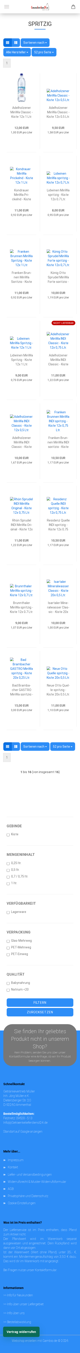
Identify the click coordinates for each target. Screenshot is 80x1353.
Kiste (14, 834)
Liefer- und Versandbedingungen (30, 1174)
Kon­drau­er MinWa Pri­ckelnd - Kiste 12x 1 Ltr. (21, 194)
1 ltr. (14, 883)
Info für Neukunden (20, 1295)
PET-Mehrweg (21, 947)
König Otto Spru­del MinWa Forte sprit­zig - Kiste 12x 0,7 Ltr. (58, 277)
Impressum (16, 1160)
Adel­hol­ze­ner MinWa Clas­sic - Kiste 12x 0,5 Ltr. (58, 112)
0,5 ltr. (15, 869)
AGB (11, 1189)
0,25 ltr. (16, 863)
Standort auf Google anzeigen (22, 1131)
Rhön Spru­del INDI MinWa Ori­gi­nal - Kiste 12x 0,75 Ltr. (21, 524)
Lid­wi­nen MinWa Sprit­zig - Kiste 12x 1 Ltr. (21, 359)
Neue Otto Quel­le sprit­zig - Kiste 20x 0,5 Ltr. (58, 689)
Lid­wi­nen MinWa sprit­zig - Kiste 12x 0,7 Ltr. (58, 194)
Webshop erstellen (24, 1341)
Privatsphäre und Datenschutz (28, 1196)
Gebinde (14, 826)
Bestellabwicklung (19, 1322)
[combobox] (35, 42)
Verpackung (18, 932)
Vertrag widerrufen (21, 1332)
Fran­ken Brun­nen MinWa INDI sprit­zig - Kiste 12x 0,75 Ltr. (58, 442)
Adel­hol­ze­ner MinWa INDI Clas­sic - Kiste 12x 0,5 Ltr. (22, 442)
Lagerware (18, 912)
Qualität (15, 974)
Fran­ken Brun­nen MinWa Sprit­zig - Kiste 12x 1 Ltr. (21, 277)
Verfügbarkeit (21, 903)
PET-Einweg (19, 954)
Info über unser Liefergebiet (25, 1304)
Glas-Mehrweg (21, 940)
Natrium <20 (20, 989)
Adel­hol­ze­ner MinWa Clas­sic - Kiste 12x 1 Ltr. (21, 112)
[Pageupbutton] (67, 1341)
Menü (6, 6)
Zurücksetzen (40, 1012)
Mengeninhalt (21, 854)
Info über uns (16, 1313)
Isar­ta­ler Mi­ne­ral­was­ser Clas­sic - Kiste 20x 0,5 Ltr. (58, 607)
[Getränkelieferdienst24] (40, 6)
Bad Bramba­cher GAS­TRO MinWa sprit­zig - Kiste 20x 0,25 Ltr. (21, 689)
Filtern (40, 1002)
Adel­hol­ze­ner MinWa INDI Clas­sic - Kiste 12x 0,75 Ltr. (58, 359)
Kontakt (13, 1167)
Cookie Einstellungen (22, 1203)
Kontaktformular (45, 1270)
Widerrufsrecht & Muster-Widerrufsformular (37, 1181)
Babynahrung (20, 983)
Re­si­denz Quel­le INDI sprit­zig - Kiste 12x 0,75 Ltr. (58, 524)
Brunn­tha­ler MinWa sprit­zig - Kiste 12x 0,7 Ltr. (21, 607)
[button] (7, 42)
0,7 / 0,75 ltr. (19, 876)
